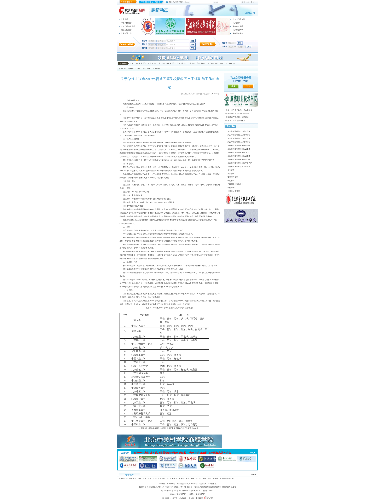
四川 (235, 63)
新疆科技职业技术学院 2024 (238, 152)
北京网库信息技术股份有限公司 (161, 487)
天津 (140, 63)
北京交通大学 (126, 33)
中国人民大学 (126, 23)
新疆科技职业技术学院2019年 (238, 160)
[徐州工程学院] (148, 461)
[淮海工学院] (148, 468)
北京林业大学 (238, 30)
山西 (163, 63)
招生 (233, 86)
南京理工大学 (184, 478)
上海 (136, 63)
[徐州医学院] (207, 468)
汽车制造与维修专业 (235, 184)
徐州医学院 (123, 478)
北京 (131, 63)
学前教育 (231, 181)
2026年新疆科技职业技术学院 (238, 142)
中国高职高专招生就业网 (150, 2)
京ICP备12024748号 (178, 498)
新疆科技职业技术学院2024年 (238, 156)
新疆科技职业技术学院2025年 (238, 145)
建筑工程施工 (232, 177)
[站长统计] (205, 498)
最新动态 (146, 69)
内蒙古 (168, 63)
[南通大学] (187, 468)
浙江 (194, 63)
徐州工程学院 (213, 478)
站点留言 (203, 484)
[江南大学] (246, 461)
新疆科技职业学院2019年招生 (238, 167)
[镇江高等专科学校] (128, 461)
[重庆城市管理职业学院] (240, 204)
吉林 (178, 63)
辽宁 (174, 63)
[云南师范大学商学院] (201, 26)
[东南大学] (207, 461)
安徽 (198, 63)
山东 (154, 63)
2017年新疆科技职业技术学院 (238, 138)
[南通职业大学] (168, 461)
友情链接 (186, 484)
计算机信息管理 (233, 191)
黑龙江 (184, 63)
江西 (207, 63)
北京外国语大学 (239, 19)
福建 (203, 63)
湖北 (216, 63)
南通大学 (132, 478)
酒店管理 (231, 174)
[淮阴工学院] (168, 468)
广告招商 (178, 484)
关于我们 (162, 484)
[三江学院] (187, 461)
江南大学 (173, 478)
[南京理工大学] (227, 461)
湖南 (221, 63)
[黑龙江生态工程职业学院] (170, 26)
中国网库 (199, 498)
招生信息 (172, 2)
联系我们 (194, 484)
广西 (225, 63)
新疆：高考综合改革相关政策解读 (239, 110)
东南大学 (194, 478)
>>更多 (252, 453)
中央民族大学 (238, 33)
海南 (230, 63)
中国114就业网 (126, 2)
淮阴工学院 (142, 478)
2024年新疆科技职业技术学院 (238, 131)
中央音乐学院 (238, 26)
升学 (248, 86)
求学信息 (180, 2)
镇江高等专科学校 (227, 478)
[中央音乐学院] (223, 26)
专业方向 (231, 170)
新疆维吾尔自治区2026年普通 (237, 114)
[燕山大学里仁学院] (241, 222)
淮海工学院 (152, 478)
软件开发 (231, 188)
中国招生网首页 (134, 69)
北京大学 (124, 19)
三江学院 (202, 478)
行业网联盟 (212, 484)
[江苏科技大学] (128, 468)
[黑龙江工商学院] (148, 26)
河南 (212, 63)
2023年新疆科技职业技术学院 (238, 135)
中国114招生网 (145, 428)
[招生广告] (187, 60)
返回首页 (250, 13)
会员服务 (170, 484)
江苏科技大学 (163, 478)
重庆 (145, 63)
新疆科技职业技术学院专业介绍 (239, 163)
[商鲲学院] (169, 447)
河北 (149, 63)
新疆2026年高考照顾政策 (235, 121)
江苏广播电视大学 (128, 26)
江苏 (189, 63)
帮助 (254, 2)
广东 (158, 63)
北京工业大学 (126, 30)
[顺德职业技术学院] (241, 107)
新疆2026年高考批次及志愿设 (237, 117)
